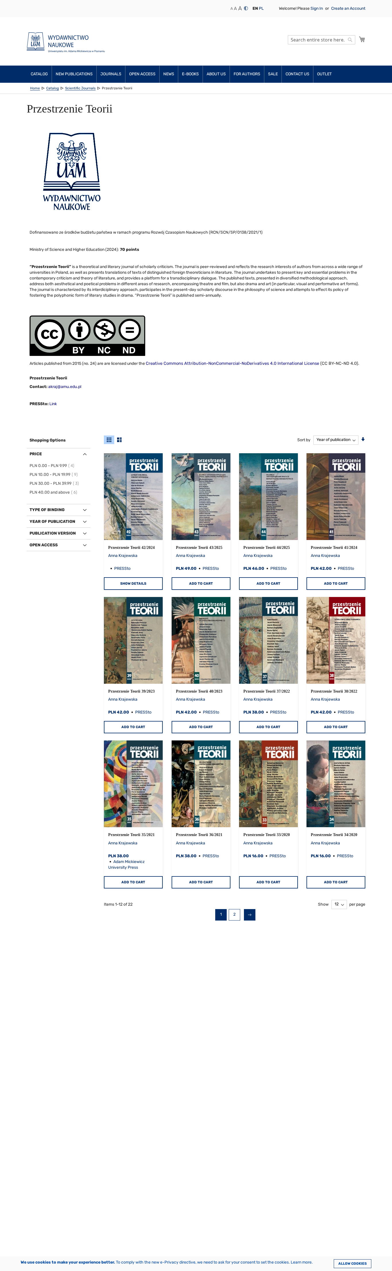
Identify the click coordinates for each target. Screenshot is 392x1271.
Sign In (317, 8)
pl (261, 8)
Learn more (301, 1262)
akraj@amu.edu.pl (64, 386)
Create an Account (348, 8)
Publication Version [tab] (53, 533)
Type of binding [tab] (47, 509)
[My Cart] (362, 39)
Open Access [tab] (44, 545)
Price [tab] (36, 454)
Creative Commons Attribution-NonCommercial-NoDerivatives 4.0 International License (232, 363)
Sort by (304, 439)
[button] (255, 8)
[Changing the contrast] (246, 8)
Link (53, 403)
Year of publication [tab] (52, 521)
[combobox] (321, 39)
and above (54, 492)
